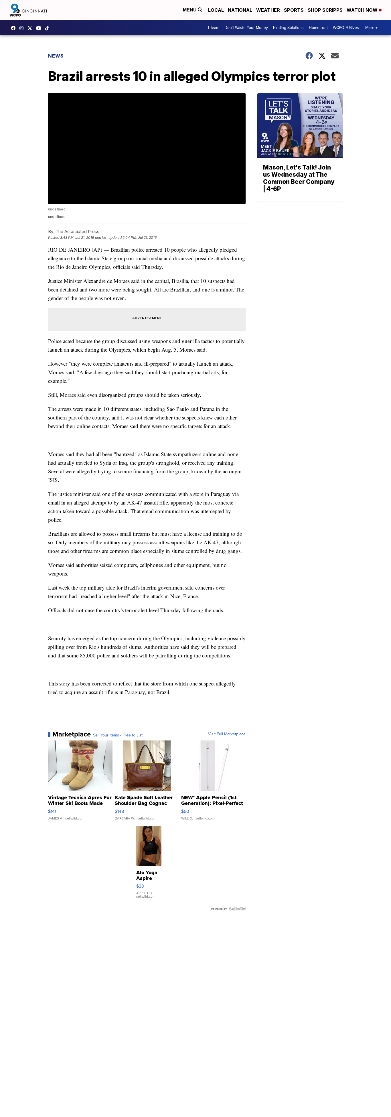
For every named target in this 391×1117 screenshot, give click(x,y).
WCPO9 (14, 28)
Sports (294, 10)
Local (216, 10)
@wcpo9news (48, 28)
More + (371, 28)
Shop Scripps (325, 10)
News (56, 56)
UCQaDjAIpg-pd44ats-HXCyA (40, 28)
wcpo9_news (22, 28)
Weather (268, 10)
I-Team (213, 28)
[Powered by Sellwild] (237, 909)
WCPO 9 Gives (346, 28)
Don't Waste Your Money (246, 28)
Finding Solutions (288, 28)
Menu (190, 9)
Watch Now (363, 10)
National (240, 10)
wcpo (31, 28)
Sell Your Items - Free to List (118, 735)
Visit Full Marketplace (227, 734)
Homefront (318, 28)
